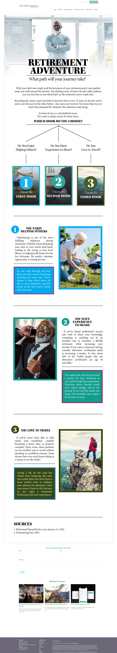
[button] (55, 9)
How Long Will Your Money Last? (80, 604)
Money (40, 650)
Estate (40, 645)
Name (20, 550)
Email (60, 550)
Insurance (41, 647)
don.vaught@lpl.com (23, 649)
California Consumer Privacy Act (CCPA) (86, 651)
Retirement (41, 642)
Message (21, 559)
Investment (41, 643)
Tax (40, 648)
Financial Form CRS (57, 640)
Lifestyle (41, 652)
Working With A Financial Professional (56, 604)
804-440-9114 (85, 2)
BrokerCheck (76, 643)
